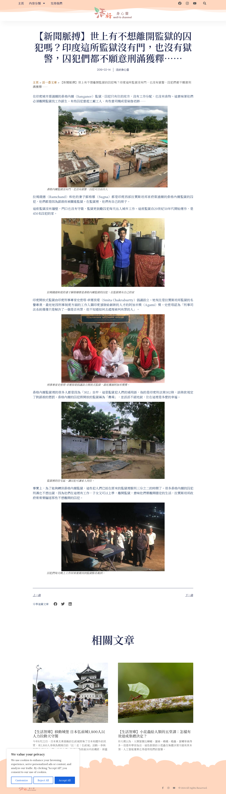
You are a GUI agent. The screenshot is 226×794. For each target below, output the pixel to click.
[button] (204, 3)
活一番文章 (49, 82)
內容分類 (35, 3)
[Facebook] (180, 3)
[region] (43, 768)
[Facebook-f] (163, 788)
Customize (21, 780)
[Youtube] (194, 3)
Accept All (65, 780)
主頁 (21, 3)
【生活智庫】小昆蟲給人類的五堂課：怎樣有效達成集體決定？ (154, 733)
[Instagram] (187, 3)
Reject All (43, 780)
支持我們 (56, 3)
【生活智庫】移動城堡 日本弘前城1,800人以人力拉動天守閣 (69, 733)
